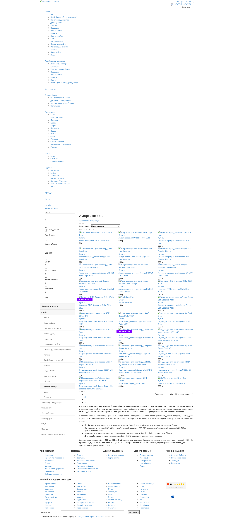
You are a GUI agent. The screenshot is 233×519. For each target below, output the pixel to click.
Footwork (49, 288)
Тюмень (143, 494)
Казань (48, 505)
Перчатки (54, 128)
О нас (47, 463)
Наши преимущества (54, 468)
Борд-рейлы (55, 52)
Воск (52, 54)
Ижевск (48, 499)
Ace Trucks (49, 235)
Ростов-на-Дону (115, 499)
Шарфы (53, 125)
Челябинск (144, 505)
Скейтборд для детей (59, 19)
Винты (53, 79)
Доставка (81, 457)
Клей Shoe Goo (57, 161)
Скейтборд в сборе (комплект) (63, 17)
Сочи (142, 486)
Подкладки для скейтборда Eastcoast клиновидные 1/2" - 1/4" (174, 338)
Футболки (54, 170)
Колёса (53, 33)
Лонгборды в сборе (58, 63)
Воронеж (49, 494)
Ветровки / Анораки (59, 181)
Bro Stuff (48, 252)
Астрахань (49, 486)
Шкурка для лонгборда (60, 69)
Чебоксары (144, 502)
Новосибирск (114, 486)
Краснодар (81, 486)
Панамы (54, 120)
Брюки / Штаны (57, 178)
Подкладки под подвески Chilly (132, 383)
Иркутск (48, 502)
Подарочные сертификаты (145, 461)
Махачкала (81, 494)
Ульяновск (144, 497)
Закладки (175, 460)
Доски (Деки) (56, 22)
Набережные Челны (85, 502)
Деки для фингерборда (60, 100)
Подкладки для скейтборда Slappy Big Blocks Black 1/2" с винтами (135, 371)
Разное (53, 147)
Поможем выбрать (85, 465)
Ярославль (144, 507)
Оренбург (112, 491)
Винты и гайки (56, 36)
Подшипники (56, 30)
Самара (111, 505)
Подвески (54, 27)
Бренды (48, 465)
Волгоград (49, 491)
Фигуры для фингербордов (62, 103)
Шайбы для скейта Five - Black (171, 383)
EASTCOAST (50, 270)
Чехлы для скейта (58, 44)
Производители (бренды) (146, 456)
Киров (79, 483)
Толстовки (54, 175)
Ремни (53, 133)
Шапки (53, 122)
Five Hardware (51, 279)
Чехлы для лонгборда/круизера (64, 82)
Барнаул (49, 488)
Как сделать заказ (84, 471)
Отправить (133, 512)
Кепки (53, 114)
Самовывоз (82, 463)
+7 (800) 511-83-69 (183, 1)
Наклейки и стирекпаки (60, 144)
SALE (52, 14)
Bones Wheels (51, 244)
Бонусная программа (86, 460)
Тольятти (144, 488)
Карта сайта (113, 457)
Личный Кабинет (178, 455)
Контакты (49, 455)
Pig (46, 297)
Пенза (111, 494)
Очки (52, 136)
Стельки (54, 158)
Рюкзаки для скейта (59, 46)
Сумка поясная (57, 141)
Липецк (80, 491)
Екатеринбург (51, 497)
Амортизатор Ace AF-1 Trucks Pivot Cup (96, 240)
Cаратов (112, 507)
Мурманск (81, 499)
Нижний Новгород (84, 505)
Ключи (53, 38)
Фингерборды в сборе (60, 97)
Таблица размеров (53, 473)
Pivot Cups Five (125, 302)
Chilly (47, 261)
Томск (142, 491)
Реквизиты (49, 471)
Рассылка (175, 463)
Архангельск (50, 483)
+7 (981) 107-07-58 (182, 4)
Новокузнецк (82, 507)
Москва (80, 497)
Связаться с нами (116, 455)
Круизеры (54, 66)
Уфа (142, 499)
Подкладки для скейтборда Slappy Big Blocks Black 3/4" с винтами (96, 387)
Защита (53, 49)
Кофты (53, 172)
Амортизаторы (56, 41)
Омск (110, 488)
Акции (142, 465)
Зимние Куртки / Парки (60, 183)
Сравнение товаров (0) (89, 220)
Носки (53, 130)
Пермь (111, 497)
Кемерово (49, 507)
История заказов (178, 457)
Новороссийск (114, 483)
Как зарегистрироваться (87, 468)
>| (85, 402)
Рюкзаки (54, 139)
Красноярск (82, 488)
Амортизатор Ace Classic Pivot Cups (134, 237)
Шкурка (53, 25)
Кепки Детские (56, 117)
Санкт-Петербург (147, 483)
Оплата (80, 455)
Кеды (52, 155)
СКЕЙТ (48, 205)
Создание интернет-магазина (91, 516)
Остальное (55, 105)
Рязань (111, 502)
